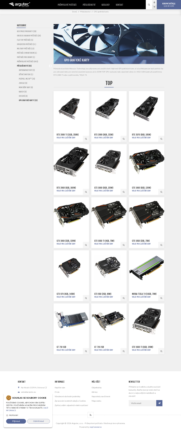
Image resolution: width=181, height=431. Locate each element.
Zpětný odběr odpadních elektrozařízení (71, 405)
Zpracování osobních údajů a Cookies (70, 401)
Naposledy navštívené (101, 396)
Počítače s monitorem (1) (27, 53)
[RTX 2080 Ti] (71, 109)
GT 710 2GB (99, 347)
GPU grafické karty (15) (28, 100)
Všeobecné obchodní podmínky (67, 396)
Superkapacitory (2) (27, 70)
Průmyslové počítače (67, 5)
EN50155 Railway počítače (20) (29, 35)
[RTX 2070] (146, 109)
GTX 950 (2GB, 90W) (102, 294)
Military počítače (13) (25, 48)
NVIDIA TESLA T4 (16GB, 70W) (144, 294)
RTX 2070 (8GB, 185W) (141, 134)
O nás (57, 392)
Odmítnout (38, 421)
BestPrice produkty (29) (26, 31)
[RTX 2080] (109, 109)
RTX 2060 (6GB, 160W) (66, 187)
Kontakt (119, 5)
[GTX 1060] (146, 162)
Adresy (95, 392)
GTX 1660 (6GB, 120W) (103, 187)
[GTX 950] (109, 268)
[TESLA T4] (146, 268)
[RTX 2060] (71, 162)
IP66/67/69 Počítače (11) (26, 44)
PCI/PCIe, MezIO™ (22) (27, 79)
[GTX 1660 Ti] (146, 321)
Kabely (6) (23, 92)
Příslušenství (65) (24, 66)
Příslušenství (89, 5)
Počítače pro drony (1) (26, 57)
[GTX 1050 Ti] (109, 215)
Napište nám (60, 387)
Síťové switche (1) (26, 74)
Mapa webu (96, 401)
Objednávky (97, 387)
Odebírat (159, 403)
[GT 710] (71, 321)
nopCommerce (96, 427)
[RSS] (90, 415)
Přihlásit (156, 2)
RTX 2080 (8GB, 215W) (103, 134)
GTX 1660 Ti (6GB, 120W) (142, 347)
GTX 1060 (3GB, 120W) (66, 241)
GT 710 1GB (61, 347)
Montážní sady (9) (26, 87)
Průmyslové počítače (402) (27, 61)
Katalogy (106, 5)
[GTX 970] (71, 268)
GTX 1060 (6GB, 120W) (141, 187)
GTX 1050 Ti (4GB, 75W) (104, 241)
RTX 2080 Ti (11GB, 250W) (68, 134)
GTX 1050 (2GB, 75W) (141, 241)
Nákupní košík (168, 4)
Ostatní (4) (23, 96)
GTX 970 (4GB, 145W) (66, 294)
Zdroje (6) (23, 83)
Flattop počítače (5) (25, 40)
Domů (74, 12)
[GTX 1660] (109, 162)
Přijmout (16, 421)
